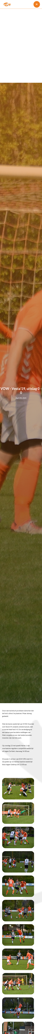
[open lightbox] (18, 788)
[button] (36, 4)
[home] (6, 4)
